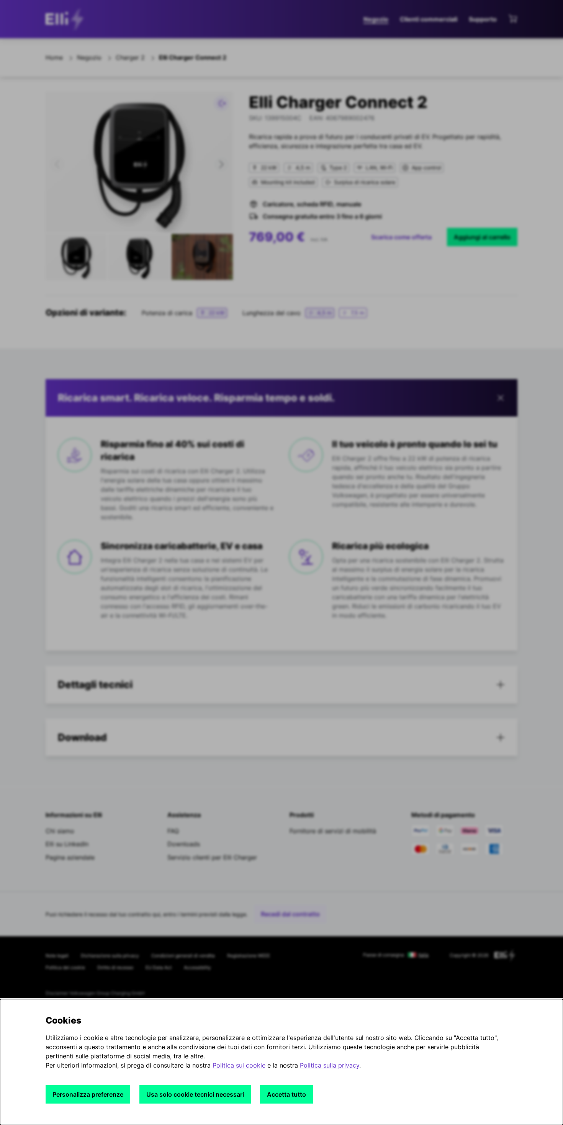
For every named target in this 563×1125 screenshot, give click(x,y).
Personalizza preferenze (87, 1094)
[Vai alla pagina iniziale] (67, 19)
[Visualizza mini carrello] (512, 18)
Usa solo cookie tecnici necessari (195, 1094)
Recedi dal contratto (290, 914)
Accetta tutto (286, 1094)
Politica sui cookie (239, 1065)
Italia (423, 955)
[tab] (281, 684)
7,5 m (357, 312)
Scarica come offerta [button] (401, 237)
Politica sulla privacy (329, 1065)
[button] (57, 164)
